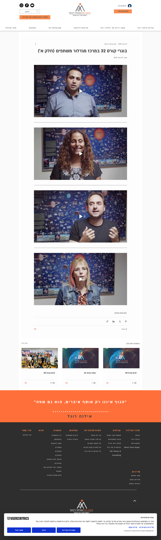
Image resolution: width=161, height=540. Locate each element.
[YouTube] (32, 5)
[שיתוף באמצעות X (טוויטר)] (119, 321)
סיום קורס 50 (130, 373)
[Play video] (80, 91)
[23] (63, 411)
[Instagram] (21, 5)
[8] (93, 411)
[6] (97, 411)
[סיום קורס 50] (121, 358)
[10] (89, 411)
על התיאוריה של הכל (92, 451)
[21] (67, 411)
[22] (65, 411)
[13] (83, 411)
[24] (61, 411)
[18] (71, 411)
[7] (95, 411)
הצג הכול (24, 343)
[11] (87, 411)
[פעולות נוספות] (35, 44)
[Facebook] (27, 5)
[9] (91, 411)
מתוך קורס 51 (90, 373)
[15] (79, 411)
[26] (57, 411)
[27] (55, 411)
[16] (77, 411)
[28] (53, 411)
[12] (85, 411)
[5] (99, 411)
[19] (73, 411)
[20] (69, 411)
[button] (81, 28)
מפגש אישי (135, 443)
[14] (81, 411)
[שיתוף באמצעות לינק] (107, 321)
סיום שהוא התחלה (120, 313)
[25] (59, 411)
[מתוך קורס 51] (80, 358)
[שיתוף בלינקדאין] (113, 321)
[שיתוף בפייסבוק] (126, 321)
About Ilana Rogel (132, 447)
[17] (75, 411)
